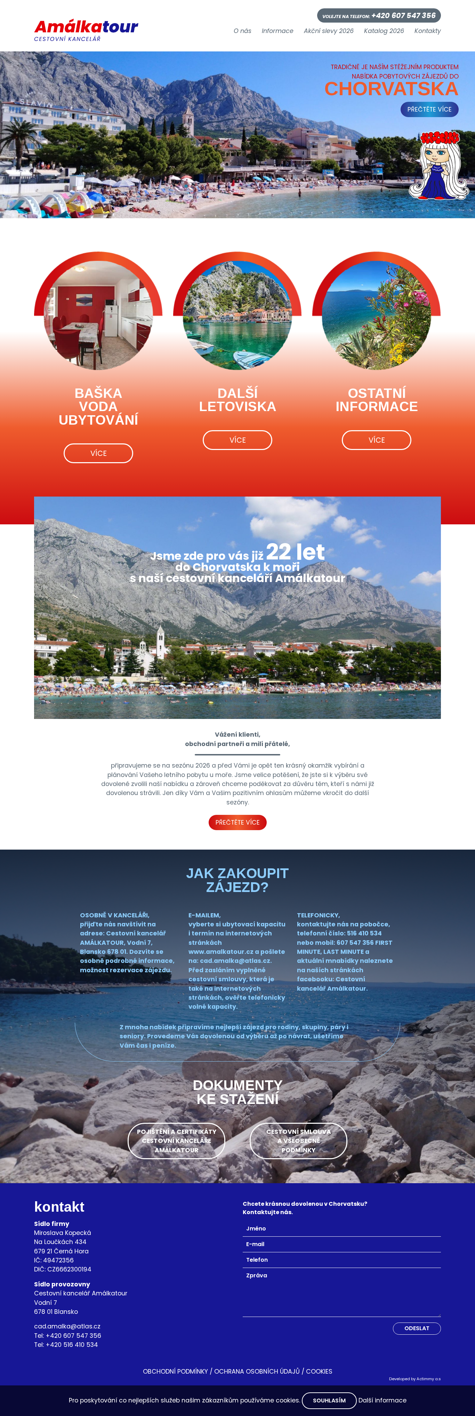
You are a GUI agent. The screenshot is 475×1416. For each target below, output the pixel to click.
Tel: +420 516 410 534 (66, 1345)
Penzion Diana (98, 580)
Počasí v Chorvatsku (376, 503)
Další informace (382, 1400)
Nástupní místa (376, 481)
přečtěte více (430, 109)
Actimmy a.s (429, 1379)
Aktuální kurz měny (376, 524)
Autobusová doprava (376, 460)
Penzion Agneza (98, 495)
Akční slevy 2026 (329, 31)
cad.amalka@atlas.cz (67, 1326)
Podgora (237, 503)
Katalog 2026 (384, 31)
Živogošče (237, 524)
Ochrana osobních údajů (257, 1371)
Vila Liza (98, 559)
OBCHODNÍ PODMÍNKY (175, 1371)
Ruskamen (237, 545)
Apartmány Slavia (98, 516)
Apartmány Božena (98, 665)
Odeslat (416, 1328)
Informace (277, 31)
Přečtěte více (238, 822)
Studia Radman (98, 537)
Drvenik (237, 460)
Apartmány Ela (98, 643)
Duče (237, 481)
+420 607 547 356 (403, 15)
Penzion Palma (98, 473)
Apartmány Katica (98, 601)
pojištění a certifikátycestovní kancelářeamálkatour (176, 1141)
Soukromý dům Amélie (98, 622)
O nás (242, 31)
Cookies (319, 1371)
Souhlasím (329, 1401)
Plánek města (376, 545)
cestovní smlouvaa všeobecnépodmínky (298, 1141)
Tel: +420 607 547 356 (67, 1336)
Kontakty (427, 31)
